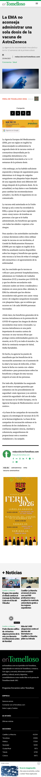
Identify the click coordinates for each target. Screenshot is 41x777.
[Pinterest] (23, 113)
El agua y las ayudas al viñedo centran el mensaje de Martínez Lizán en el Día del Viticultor (11, 598)
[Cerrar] (38, 763)
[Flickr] (16, 458)
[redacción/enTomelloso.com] (6, 456)
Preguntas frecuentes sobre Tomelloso (18, 688)
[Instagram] (20, 458)
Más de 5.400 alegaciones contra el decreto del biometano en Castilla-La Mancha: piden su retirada (29, 632)
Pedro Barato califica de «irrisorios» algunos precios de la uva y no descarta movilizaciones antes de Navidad (10, 635)
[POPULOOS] (20, 127)
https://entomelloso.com (21, 455)
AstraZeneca (16, 467)
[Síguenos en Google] (10, 134)
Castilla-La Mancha (8, 591)
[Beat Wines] (20, 545)
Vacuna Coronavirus (11, 470)
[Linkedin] (23, 458)
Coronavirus (7, 62)
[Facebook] (12, 113)
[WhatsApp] (28, 113)
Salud (15, 62)
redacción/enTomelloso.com (27, 57)
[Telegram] (30, 458)
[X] (18, 113)
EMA (25, 467)
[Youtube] (16, 461)
